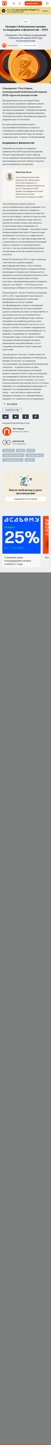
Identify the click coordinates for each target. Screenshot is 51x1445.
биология (18, 441)
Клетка (20, 451)
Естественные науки (13, 460)
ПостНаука (12, 45)
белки (30, 451)
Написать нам (12, 410)
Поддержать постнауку (25, 499)
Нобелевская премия (13, 455)
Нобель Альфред (34, 455)
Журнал (29, 460)
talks (25, 21)
